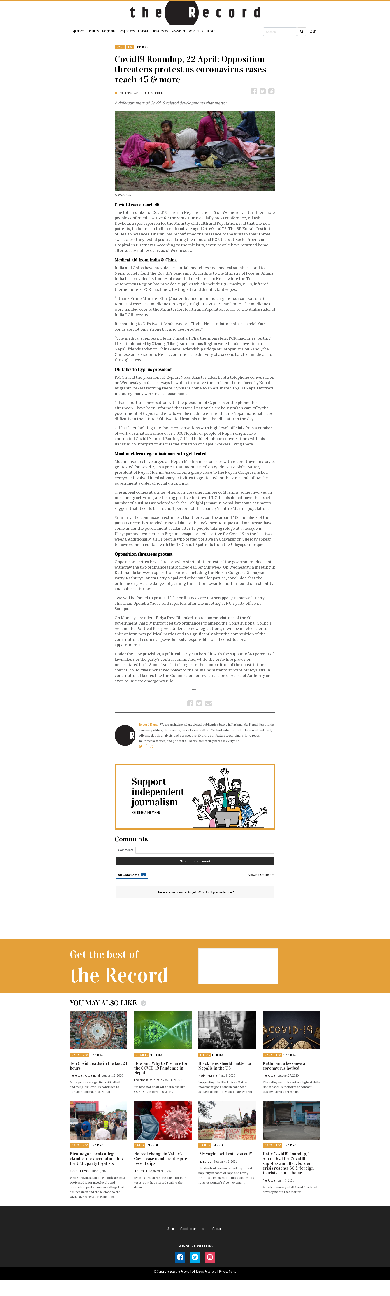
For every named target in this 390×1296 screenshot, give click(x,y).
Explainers (78, 31)
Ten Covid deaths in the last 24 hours (98, 1066)
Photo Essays (160, 31)
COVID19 (120, 47)
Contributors (188, 1229)
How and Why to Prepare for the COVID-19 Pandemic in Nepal (161, 1068)
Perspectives (127, 31)
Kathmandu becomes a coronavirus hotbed (284, 1066)
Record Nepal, (126, 93)
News (130, 47)
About (171, 1229)
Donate (211, 31)
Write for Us (196, 31)
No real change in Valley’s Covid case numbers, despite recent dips (160, 1158)
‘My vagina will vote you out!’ (225, 1153)
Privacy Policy (227, 1271)
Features (93, 31)
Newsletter (178, 31)
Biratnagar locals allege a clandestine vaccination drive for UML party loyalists (97, 1158)
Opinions (204, 1055)
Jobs (204, 1229)
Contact (217, 1229)
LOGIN (313, 31)
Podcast (143, 31)
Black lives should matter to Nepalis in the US (224, 1066)
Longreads (108, 31)
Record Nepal (149, 724)
